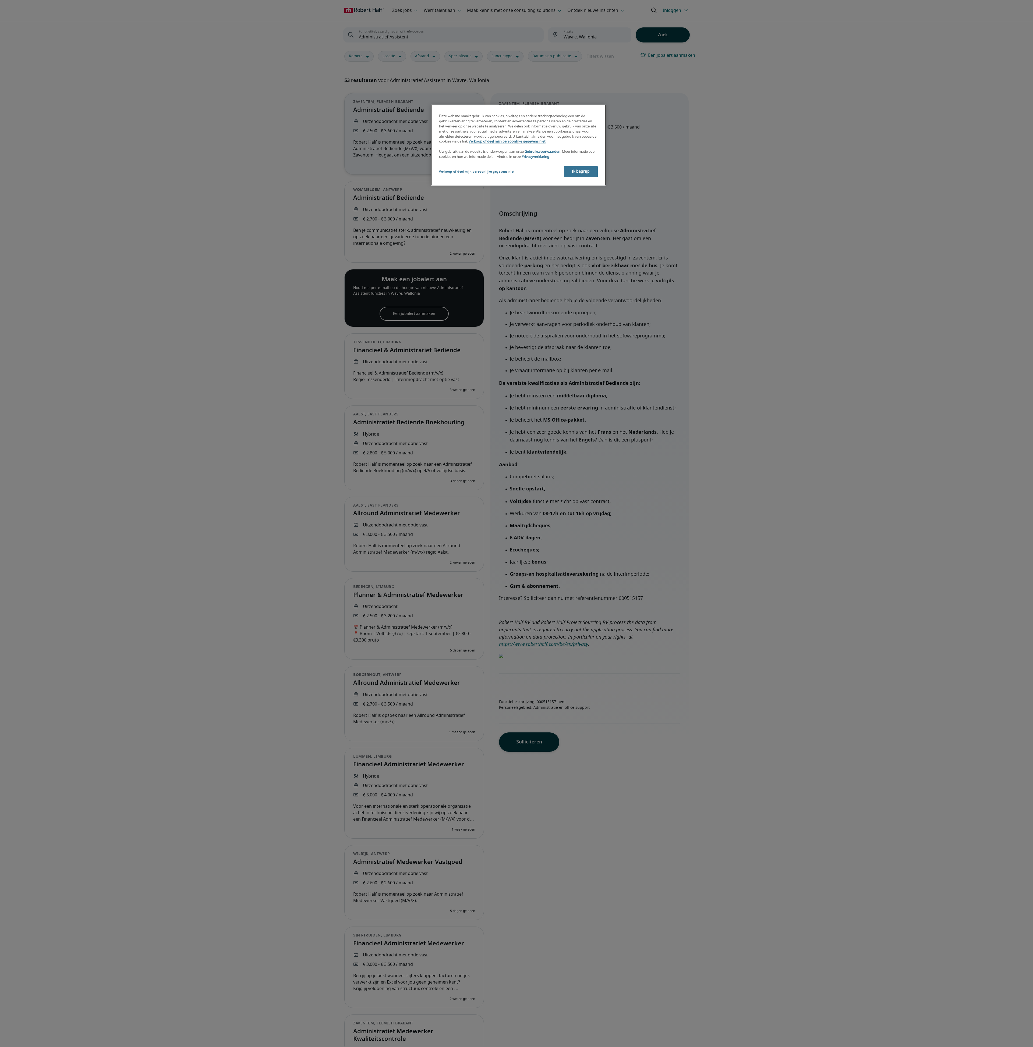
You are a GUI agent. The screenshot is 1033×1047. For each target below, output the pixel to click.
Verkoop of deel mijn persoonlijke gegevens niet (507, 142)
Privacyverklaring (535, 157)
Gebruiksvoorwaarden (542, 152)
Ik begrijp (581, 171)
